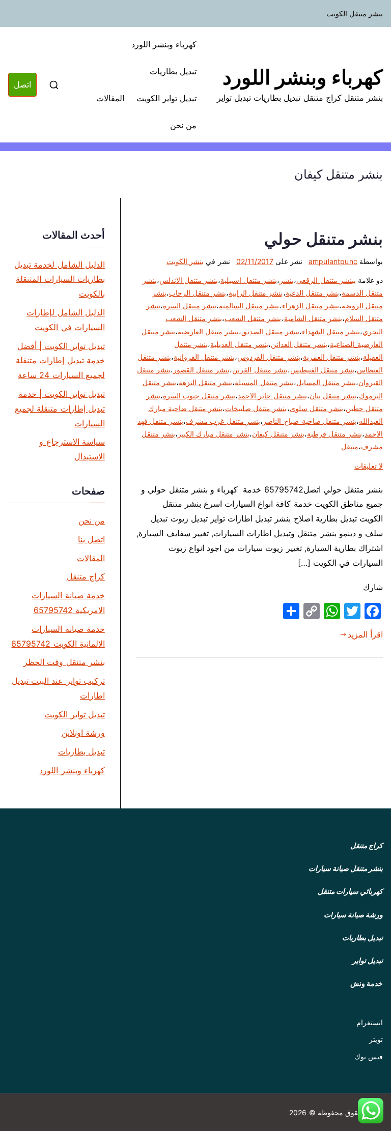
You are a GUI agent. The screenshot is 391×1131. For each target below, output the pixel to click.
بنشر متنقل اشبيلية (248, 280)
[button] (370, 1110)
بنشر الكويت (185, 261)
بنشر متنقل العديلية (239, 344)
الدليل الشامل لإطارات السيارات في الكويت (65, 319)
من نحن (183, 125)
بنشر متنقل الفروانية (204, 357)
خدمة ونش (366, 983)
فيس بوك (368, 1056)
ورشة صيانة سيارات (353, 914)
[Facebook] (372, 611)
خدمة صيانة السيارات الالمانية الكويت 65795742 (57, 636)
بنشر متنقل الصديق (270, 331)
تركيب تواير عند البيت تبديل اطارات (58, 688)
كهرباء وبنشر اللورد (302, 77)
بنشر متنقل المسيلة (264, 382)
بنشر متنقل (366, 868)
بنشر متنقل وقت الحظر (63, 662)
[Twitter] (352, 611)
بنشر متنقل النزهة (205, 382)
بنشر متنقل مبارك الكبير (213, 433)
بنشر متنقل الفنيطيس (322, 369)
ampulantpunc (333, 261)
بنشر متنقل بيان (333, 395)
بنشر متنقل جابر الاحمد (272, 395)
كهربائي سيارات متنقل (350, 891)
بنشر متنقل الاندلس (188, 280)
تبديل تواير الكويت (166, 98)
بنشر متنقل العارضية (208, 331)
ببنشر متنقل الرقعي (325, 280)
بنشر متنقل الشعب (253, 318)
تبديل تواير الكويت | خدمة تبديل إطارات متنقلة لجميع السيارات (59, 408)
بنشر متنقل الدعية (312, 292)
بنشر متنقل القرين (259, 369)
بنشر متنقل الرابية (256, 292)
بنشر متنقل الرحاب (197, 292)
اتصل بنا (91, 539)
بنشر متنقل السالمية (249, 305)
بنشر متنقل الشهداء (331, 331)
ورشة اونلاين (83, 733)
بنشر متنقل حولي (323, 239)
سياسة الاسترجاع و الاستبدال (71, 449)
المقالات (110, 98)
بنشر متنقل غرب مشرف (223, 421)
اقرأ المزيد (365, 634)
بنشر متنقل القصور (201, 369)
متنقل (349, 446)
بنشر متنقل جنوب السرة (199, 395)
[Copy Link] (311, 611)
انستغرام (369, 1022)
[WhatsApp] (332, 611)
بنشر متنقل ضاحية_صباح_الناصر (309, 421)
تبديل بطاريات (173, 71)
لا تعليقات (368, 465)
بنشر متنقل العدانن (299, 344)
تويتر (376, 1039)
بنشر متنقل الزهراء (310, 305)
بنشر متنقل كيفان (278, 433)
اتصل (22, 84)
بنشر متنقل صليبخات (256, 408)
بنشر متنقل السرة (189, 305)
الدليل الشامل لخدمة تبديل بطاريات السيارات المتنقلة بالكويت (59, 279)
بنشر (287, 280)
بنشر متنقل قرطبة (334, 433)
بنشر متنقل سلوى (316, 408)
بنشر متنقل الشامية (313, 318)
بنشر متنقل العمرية (331, 357)
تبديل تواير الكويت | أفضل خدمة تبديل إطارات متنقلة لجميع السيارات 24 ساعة (60, 361)
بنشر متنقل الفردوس (268, 357)
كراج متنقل (86, 576)
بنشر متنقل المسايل (326, 382)
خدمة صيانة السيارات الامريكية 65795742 (68, 602)
